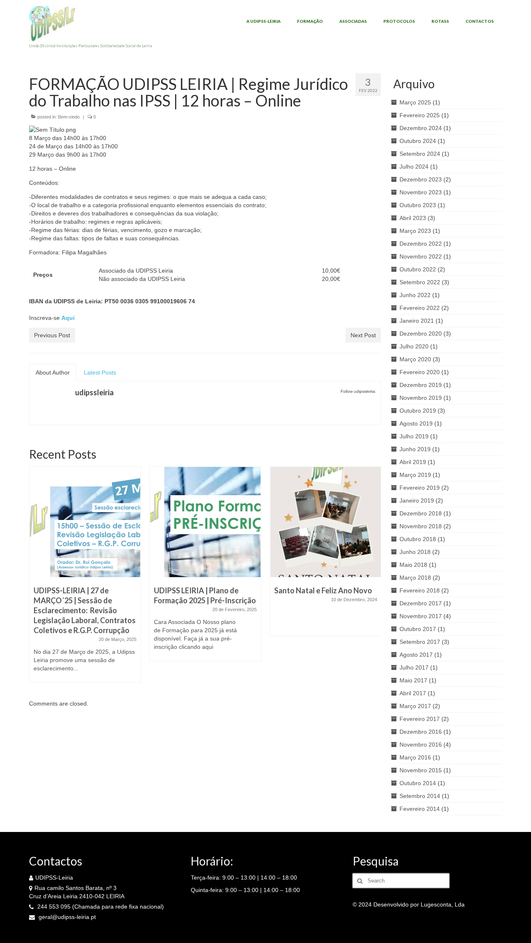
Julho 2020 (414, 346)
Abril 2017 (412, 693)
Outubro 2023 (417, 205)
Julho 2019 (414, 436)
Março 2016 (415, 757)
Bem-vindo (69, 116)
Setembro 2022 (419, 282)
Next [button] (373, 579)
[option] (85, 579)
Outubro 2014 (417, 783)
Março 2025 (415, 102)
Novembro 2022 (420, 256)
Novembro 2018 (420, 526)
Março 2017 (415, 706)
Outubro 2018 (417, 539)
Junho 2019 (415, 449)
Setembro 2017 (419, 641)
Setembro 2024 (419, 153)
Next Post (363, 335)
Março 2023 (415, 230)
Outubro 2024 (417, 141)
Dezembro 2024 (420, 128)
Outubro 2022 (417, 269)
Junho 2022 (415, 295)
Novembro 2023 (420, 192)
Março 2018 (415, 577)
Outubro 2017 (417, 629)
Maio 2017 (413, 680)
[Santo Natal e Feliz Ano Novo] (325, 522)
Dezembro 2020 (420, 333)
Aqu (67, 317)
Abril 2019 (412, 462)
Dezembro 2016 (420, 731)
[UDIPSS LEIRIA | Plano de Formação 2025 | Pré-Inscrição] (205, 522)
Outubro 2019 (417, 410)
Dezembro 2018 (420, 513)
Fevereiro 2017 (419, 719)
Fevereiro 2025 (419, 115)
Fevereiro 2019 (419, 487)
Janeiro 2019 (416, 500)
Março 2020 (415, 359)
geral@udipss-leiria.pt (66, 917)
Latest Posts (100, 372)
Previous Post (52, 335)
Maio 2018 (413, 564)
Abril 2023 (412, 218)
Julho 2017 (414, 667)
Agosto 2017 (416, 654)
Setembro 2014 (419, 796)
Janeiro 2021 (416, 320)
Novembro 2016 (420, 744)
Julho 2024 (414, 166)
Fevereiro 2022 (419, 308)
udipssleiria (94, 392)
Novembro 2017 (420, 616)
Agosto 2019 (416, 423)
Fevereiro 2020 (419, 372)
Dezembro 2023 (420, 179)
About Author (53, 372)
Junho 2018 (415, 552)
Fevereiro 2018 (419, 590)
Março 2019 (415, 475)
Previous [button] (36, 579)
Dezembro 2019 (420, 385)
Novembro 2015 (420, 770)
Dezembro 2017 (420, 603)
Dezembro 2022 (420, 243)
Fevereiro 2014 (419, 808)
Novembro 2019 (420, 397)
